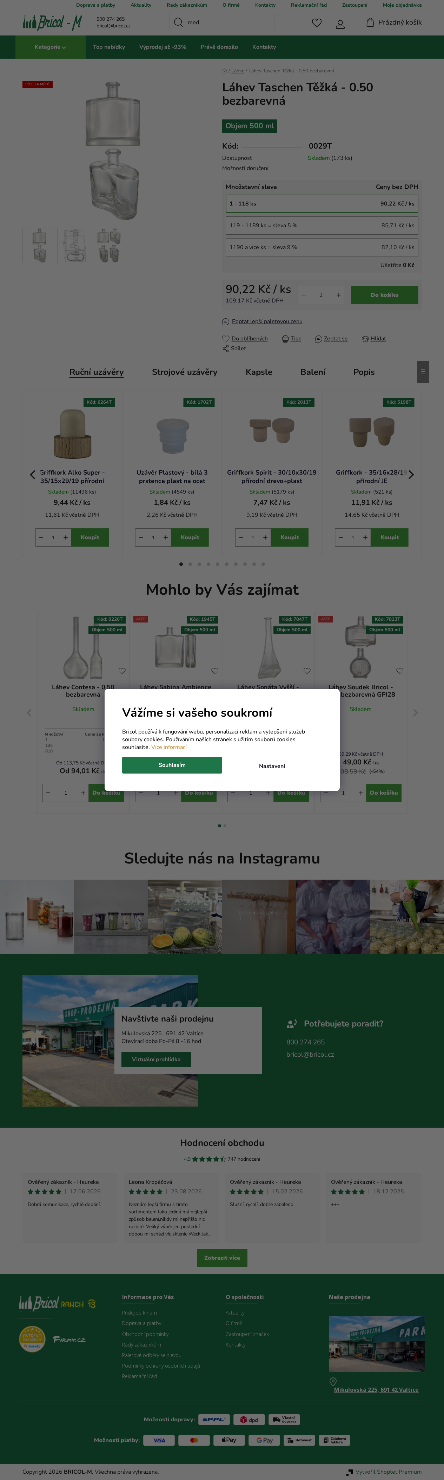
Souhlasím (172, 765)
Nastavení (272, 766)
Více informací (169, 747)
